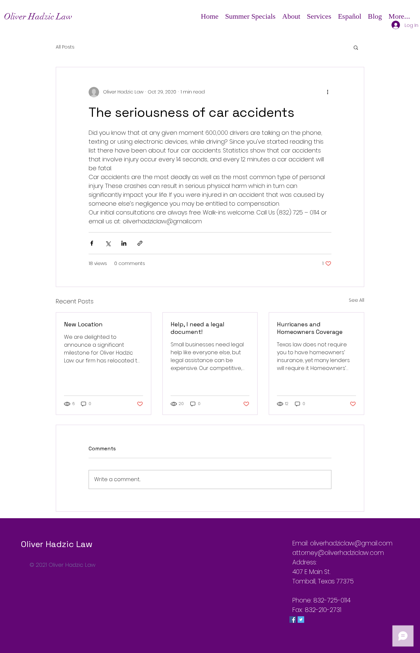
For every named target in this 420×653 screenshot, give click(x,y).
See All (356, 300)
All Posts (65, 47)
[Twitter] (301, 619)
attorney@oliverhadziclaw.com (338, 552)
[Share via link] (140, 243)
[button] (291, 16)
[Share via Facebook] (92, 243)
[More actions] (327, 92)
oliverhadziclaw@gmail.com (351, 543)
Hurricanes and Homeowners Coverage (310, 328)
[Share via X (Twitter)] (108, 243)
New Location (83, 324)
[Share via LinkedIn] (124, 243)
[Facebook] (292, 619)
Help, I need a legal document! (197, 328)
